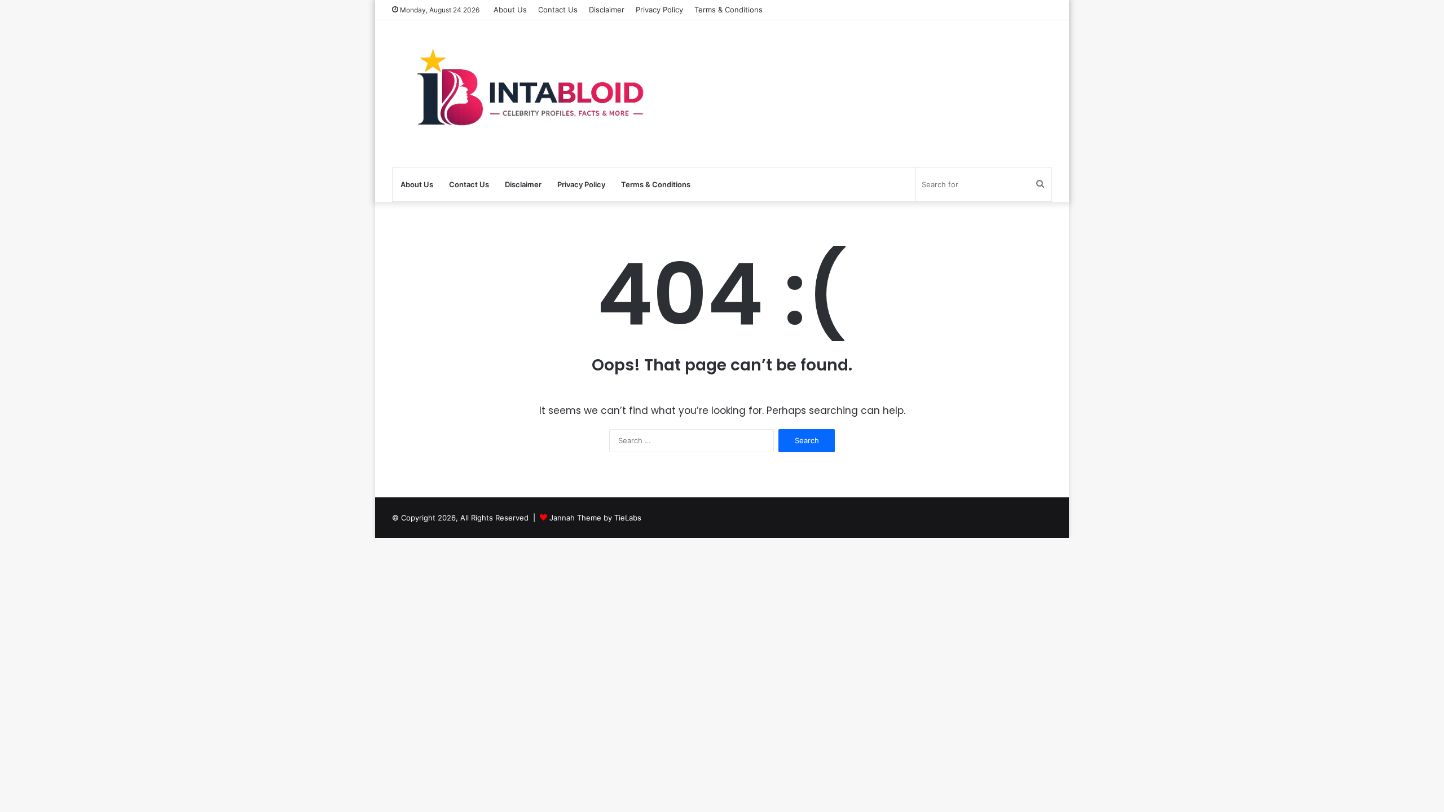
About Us (510, 9)
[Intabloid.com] (524, 93)
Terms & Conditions (728, 9)
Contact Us (558, 9)
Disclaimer (606, 9)
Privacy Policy (659, 9)
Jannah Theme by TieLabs (595, 517)
